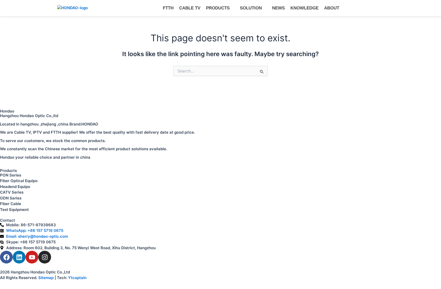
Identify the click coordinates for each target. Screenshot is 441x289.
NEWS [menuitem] (278, 8)
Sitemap (46, 277)
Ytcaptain (77, 277)
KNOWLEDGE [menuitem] (304, 8)
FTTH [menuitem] (168, 8)
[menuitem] (220, 8)
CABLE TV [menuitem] (189, 8)
